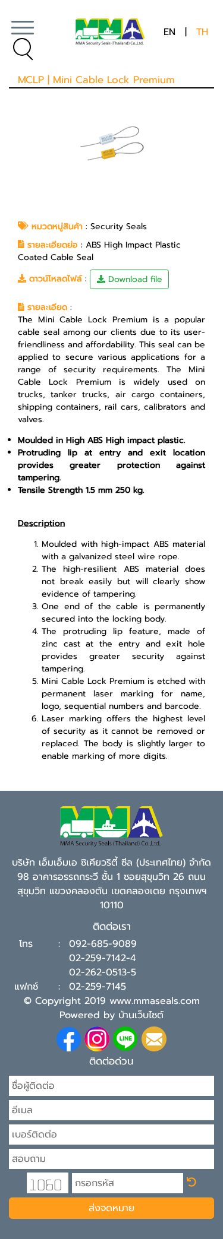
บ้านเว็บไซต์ (141, 1015)
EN (169, 32)
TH (202, 32)
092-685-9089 (103, 944)
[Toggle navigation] (22, 32)
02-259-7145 (97, 987)
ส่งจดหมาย (111, 1208)
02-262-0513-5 (102, 972)
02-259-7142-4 (102, 958)
